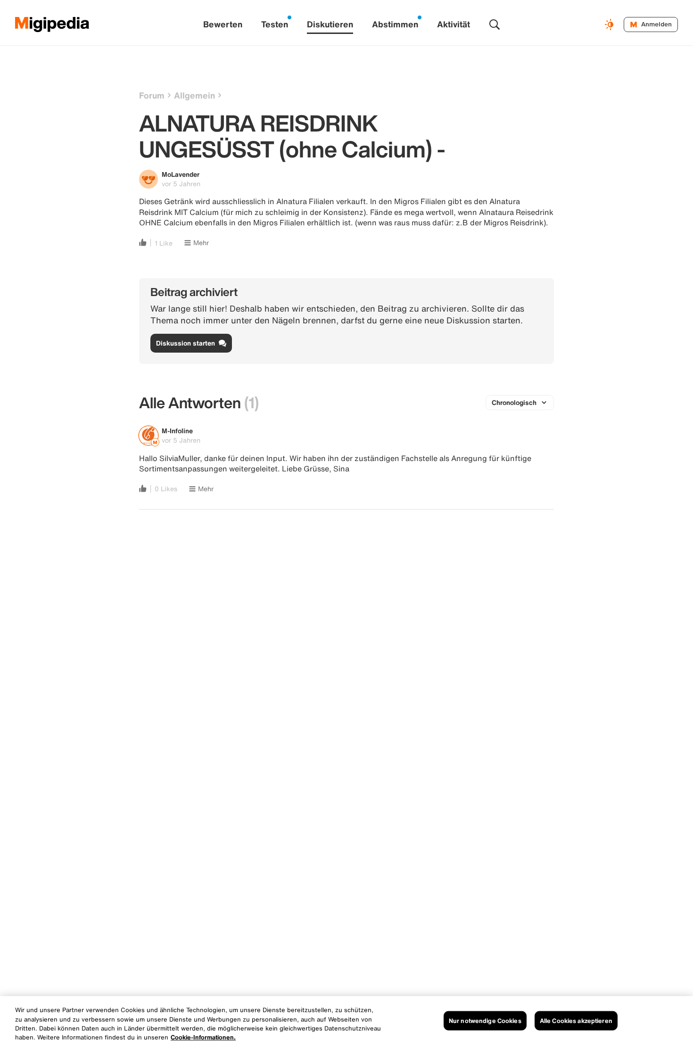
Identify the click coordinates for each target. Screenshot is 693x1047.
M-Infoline (177, 431)
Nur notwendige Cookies (485, 1020)
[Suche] (494, 24)
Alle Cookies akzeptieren (576, 1020)
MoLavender (180, 174)
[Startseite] (52, 24)
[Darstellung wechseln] (610, 24)
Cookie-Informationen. (203, 1037)
